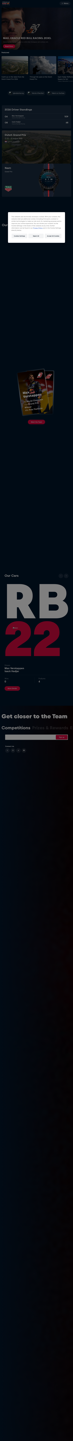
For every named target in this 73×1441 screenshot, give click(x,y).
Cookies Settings (19, 236)
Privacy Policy (38, 228)
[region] (36, 227)
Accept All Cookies (53, 236)
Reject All (36, 236)
